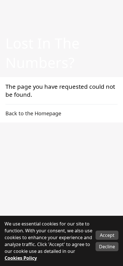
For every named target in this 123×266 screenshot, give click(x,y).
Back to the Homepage (33, 113)
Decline (107, 246)
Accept (107, 235)
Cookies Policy (21, 258)
